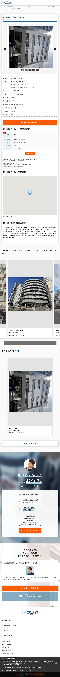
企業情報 (5, 630)
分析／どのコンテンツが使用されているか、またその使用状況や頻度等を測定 (22, 667)
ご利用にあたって (7, 654)
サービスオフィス (7, 647)
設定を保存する (30, 674)
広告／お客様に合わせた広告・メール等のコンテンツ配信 (17, 670)
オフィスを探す (6, 620)
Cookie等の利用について (15, 663)
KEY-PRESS (6, 644)
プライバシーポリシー (8, 650)
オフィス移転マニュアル (9, 625)
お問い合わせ (6, 641)
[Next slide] (43, 343)
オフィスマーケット (8, 635)
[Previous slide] (17, 343)
